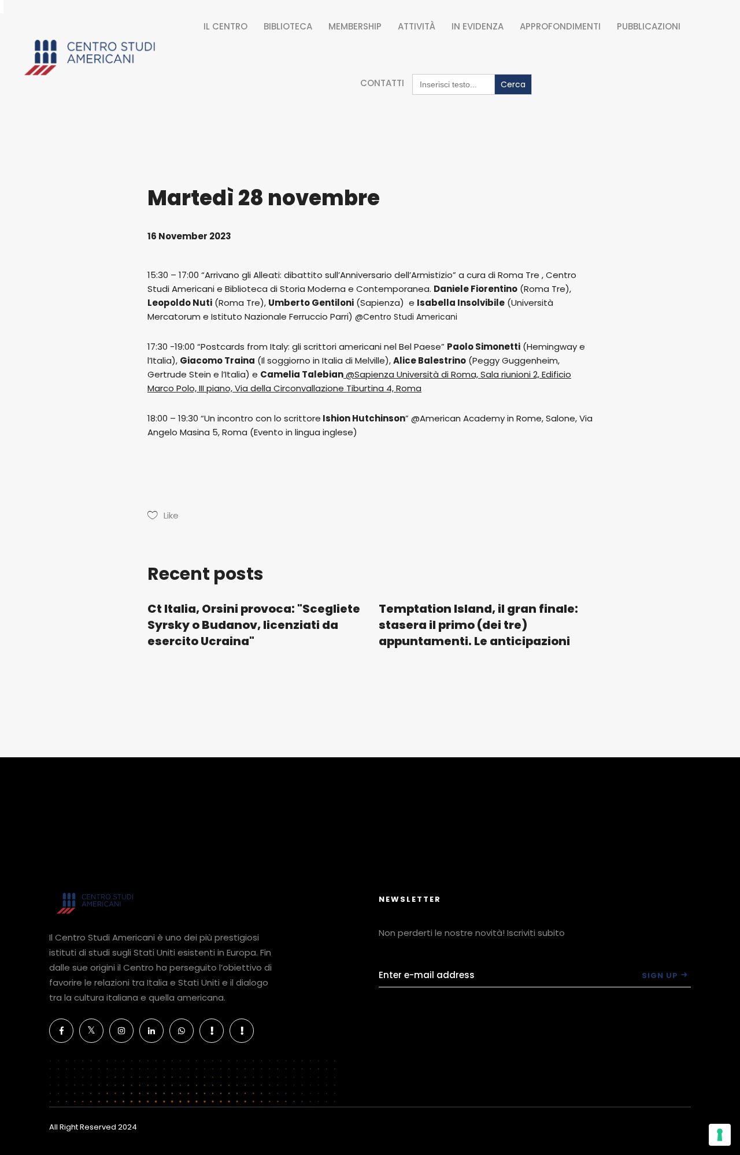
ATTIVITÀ (416, 26)
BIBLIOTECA (288, 26)
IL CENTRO (225, 26)
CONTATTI (382, 83)
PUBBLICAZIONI (648, 26)
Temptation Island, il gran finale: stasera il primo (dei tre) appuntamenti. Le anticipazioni (478, 625)
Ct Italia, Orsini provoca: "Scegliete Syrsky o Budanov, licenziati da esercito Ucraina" (253, 625)
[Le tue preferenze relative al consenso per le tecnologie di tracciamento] (720, 1135)
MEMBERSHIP (355, 26)
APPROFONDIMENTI (560, 26)
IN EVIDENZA (478, 26)
